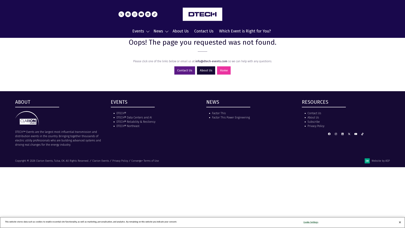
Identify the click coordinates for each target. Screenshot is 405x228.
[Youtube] (141, 14)
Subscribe (314, 122)
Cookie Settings (310, 222)
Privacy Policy (316, 126)
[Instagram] (134, 14)
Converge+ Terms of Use (145, 160)
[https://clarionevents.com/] (27, 125)
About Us (181, 31)
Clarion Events (100, 160)
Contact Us (203, 31)
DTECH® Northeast (127, 126)
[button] (184, 70)
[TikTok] (154, 14)
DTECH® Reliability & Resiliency (135, 122)
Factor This (219, 113)
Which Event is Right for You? (245, 31)
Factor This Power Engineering (231, 117)
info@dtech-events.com (211, 61)
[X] (121, 14)
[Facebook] (128, 14)
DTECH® (121, 113)
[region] (202, 222)
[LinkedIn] (148, 14)
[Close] (399, 222)
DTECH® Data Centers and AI (134, 117)
